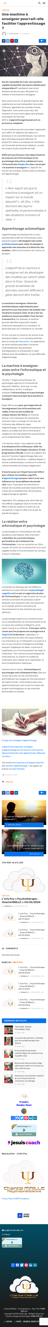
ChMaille (8, 906)
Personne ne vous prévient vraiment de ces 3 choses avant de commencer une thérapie (29, 1078)
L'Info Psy (5, 10)
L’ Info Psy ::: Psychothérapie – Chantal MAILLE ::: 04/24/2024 (21, 900)
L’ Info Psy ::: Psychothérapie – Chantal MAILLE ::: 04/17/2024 (31, 916)
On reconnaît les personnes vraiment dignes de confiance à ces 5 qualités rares (29, 1053)
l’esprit (5, 634)
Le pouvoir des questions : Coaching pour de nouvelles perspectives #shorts (29, 1040)
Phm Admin (13, 34)
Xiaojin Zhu (23, 164)
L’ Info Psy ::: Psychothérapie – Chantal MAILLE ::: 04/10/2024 (31, 932)
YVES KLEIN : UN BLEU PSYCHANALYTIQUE (23, 1028)
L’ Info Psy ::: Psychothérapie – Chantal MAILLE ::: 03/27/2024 (31, 986)
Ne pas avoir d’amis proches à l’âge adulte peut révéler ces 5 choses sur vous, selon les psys (29, 1065)
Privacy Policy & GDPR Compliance (15, 1199)
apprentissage (11, 478)
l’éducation (24, 341)
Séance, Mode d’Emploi (34, 1322)
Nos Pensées (18, 769)
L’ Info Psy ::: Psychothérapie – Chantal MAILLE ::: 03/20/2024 (31, 1002)
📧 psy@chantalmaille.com (12, 1230)
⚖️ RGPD (17, 1322)
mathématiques (10, 244)
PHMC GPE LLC (36, 1316)
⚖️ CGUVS (7, 1322)
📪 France (6, 1234)
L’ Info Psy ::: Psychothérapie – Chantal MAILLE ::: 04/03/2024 (31, 970)
